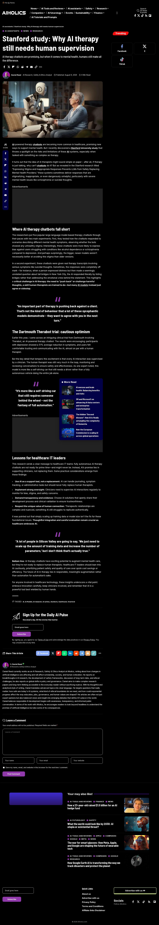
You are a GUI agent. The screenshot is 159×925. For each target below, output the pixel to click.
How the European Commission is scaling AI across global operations (87, 432)
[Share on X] (9, 67)
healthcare (63, 602)
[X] (139, 15)
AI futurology (77, 820)
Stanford (75, 148)
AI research (37, 602)
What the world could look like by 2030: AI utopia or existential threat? (90, 825)
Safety (92, 820)
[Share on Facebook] (4, 67)
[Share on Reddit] (22, 67)
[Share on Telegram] (27, 67)
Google (73, 839)
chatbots (37, 144)
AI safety (46, 602)
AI (9, 3)
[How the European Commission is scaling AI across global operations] (68, 432)
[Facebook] (135, 15)
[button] (117, 13)
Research (38, 31)
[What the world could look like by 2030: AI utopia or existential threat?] (136, 823)
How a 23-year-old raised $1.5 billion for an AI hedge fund (92, 807)
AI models (83, 285)
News (26, 31)
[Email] (31, 67)
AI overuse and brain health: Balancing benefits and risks (88, 390)
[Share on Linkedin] (5, 177)
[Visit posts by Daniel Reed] (6, 75)
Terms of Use (43, 640)
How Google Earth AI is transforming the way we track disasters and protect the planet (93, 864)
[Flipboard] (150, 15)
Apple (98, 836)
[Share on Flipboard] (13, 67)
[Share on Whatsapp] (18, 67)
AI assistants (12, 31)
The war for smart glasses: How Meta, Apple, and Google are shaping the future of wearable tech (93, 845)
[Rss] (146, 15)
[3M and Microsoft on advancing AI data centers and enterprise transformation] (68, 404)
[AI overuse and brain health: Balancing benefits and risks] (68, 390)
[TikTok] (142, 15)
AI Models (28, 602)
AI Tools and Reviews (81, 801)
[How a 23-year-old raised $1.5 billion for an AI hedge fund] (136, 805)
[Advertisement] (57, 206)
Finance (100, 801)
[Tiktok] (122, 61)
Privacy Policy (89, 640)
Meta (84, 839)
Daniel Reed (16, 75)
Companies (110, 836)
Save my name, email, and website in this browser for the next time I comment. (37, 767)
